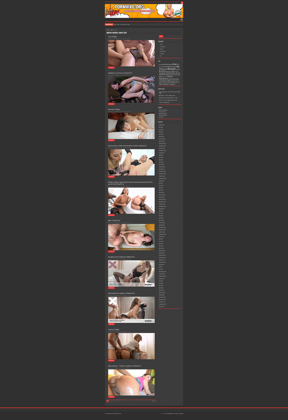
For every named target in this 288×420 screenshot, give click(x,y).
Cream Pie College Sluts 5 (164, 102)
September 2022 (162, 234)
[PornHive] (144, 11)
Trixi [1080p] (112, 37)
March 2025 (161, 164)
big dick (174, 66)
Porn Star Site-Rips (163, 115)
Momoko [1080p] (114, 109)
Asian (178, 64)
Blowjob (172, 69)
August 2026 (161, 124)
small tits (169, 82)
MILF (169, 81)
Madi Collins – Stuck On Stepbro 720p (167, 95)
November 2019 (162, 299)
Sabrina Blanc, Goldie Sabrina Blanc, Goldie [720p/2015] (127, 146)
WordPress (171, 413)
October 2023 (162, 204)
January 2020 (161, 294)
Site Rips (162, 53)
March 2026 (161, 136)
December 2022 (162, 227)
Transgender (172, 84)
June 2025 (161, 157)
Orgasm (160, 82)
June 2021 (161, 269)
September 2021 (162, 262)
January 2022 (161, 253)
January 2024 (161, 197)
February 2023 (162, 222)
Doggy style (169, 74)
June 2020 (161, 283)
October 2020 (162, 273)
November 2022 (162, 229)
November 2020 (162, 271)
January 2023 (161, 225)
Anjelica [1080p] (113, 329)
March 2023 (161, 220)
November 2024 (162, 173)
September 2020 (162, 276)
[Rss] (173, 3)
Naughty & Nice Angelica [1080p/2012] (121, 257)
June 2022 (161, 241)
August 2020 (161, 278)
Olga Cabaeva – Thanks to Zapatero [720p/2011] (124, 366)
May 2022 (161, 243)
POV (166, 82)
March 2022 (161, 248)
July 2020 (161, 280)
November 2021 (162, 257)
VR (160, 56)
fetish (166, 76)
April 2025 (161, 162)
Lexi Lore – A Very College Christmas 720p (168, 100)
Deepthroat (162, 74)
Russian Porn (119, 38)
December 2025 (162, 143)
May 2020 (161, 285)
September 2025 (162, 150)
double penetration (176, 74)
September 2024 (162, 178)
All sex (166, 64)
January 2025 (161, 169)
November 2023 (162, 201)
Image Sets (162, 46)
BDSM (166, 66)
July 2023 (161, 211)
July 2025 (161, 155)
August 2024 (161, 180)
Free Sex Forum (162, 111)
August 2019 (161, 306)
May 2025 (161, 159)
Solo (172, 82)
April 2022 (161, 246)
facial (160, 76)
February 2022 (162, 250)
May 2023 (161, 215)
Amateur (170, 64)
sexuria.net (161, 117)
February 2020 (162, 292)
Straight (175, 82)
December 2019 (162, 297)
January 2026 (161, 141)
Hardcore (163, 79)
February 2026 (162, 138)
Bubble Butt (168, 71)
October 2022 (162, 232)
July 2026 (161, 127)
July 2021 (161, 267)
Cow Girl (176, 71)
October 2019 (162, 301)
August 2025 (161, 152)
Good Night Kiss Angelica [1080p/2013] (121, 293)
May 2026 (161, 131)
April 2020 (161, 287)
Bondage (178, 69)
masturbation (163, 81)
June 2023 (161, 213)
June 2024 (161, 185)
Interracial (171, 79)
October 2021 (162, 260)
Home (108, 29)
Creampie (162, 73)
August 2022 (161, 236)
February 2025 (162, 166)
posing (163, 82)
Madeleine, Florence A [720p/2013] (120, 73)
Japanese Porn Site (163, 113)
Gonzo (170, 76)
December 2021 (162, 255)
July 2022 (161, 239)
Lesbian (177, 79)
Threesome (166, 84)
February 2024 (162, 194)
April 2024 (161, 190)
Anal (174, 64)
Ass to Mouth (162, 66)
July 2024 (161, 183)
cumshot (168, 73)
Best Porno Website (163, 110)
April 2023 (161, 218)
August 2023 (161, 208)
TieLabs (181, 413)
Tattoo (178, 82)
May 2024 (161, 187)
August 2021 (161, 264)
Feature (163, 76)
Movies (161, 49)
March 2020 (161, 290)
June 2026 (161, 129)
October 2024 (162, 176)
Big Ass (170, 66)
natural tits (174, 81)
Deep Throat (176, 73)
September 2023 (162, 206)
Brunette (162, 71)
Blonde (164, 69)
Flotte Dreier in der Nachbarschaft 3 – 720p (122, 24)
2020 (111, 29)
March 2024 (161, 192)
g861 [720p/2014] (114, 220)
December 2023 (162, 199)
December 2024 (162, 171)
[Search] (182, 3)
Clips (161, 44)
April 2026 (161, 134)
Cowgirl (172, 71)
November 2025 (162, 145)
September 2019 (162, 304)
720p (160, 64)
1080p (162, 64)
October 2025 (162, 148)
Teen (160, 84)
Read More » (111, 67)
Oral (178, 81)
